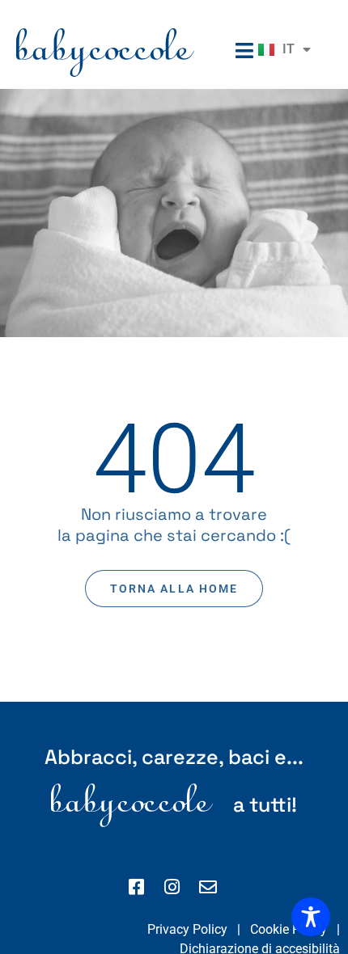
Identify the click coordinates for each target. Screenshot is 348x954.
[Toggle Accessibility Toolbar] (311, 917)
